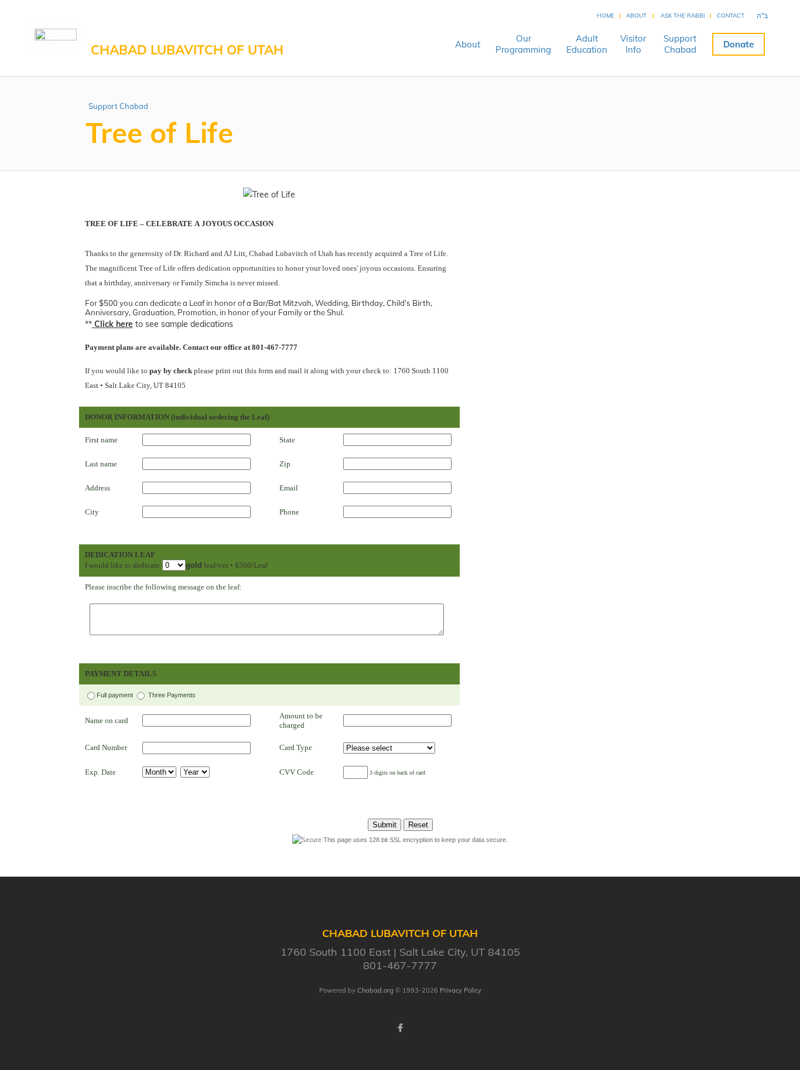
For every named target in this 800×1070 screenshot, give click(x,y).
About (636, 15)
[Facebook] (400, 1028)
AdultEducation (586, 44)
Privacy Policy (460, 990)
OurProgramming (523, 44)
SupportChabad (680, 44)
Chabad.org (375, 990)
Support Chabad (118, 106)
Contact (730, 15)
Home (605, 15)
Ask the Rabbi (683, 15)
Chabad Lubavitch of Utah (187, 50)
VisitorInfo (633, 44)
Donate (738, 44)
